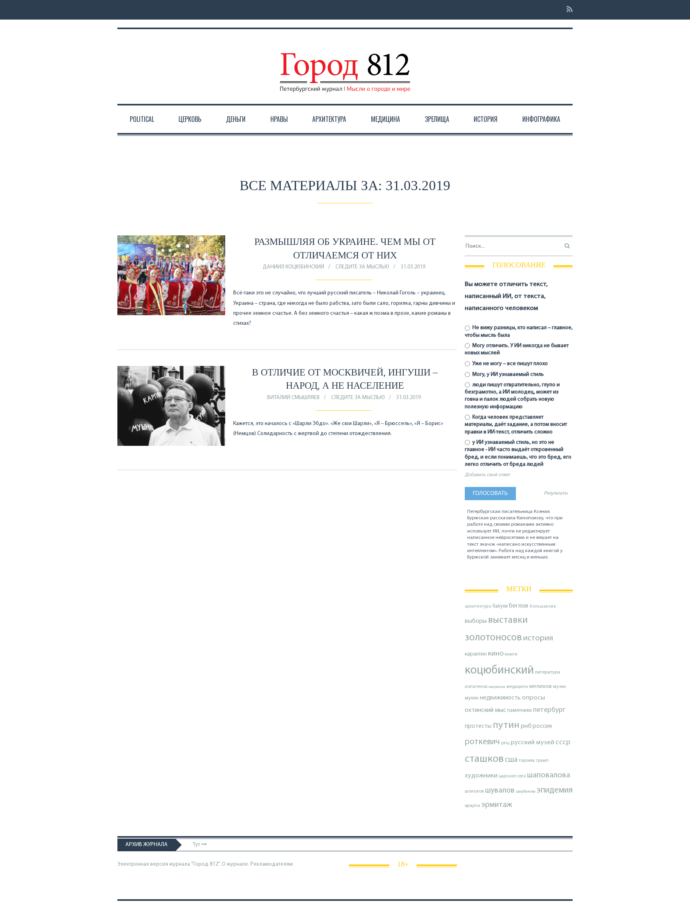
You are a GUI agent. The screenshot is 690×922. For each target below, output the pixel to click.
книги (511, 654)
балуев (500, 606)
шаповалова (548, 775)
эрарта (472, 805)
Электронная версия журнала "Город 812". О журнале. (183, 864)
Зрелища (437, 119)
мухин (472, 698)
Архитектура (329, 119)
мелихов (540, 687)
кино (496, 654)
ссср (562, 742)
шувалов (500, 791)
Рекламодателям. (272, 864)
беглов (518, 606)
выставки (508, 620)
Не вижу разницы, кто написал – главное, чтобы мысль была (519, 331)
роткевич (482, 742)
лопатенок (476, 686)
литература (547, 672)
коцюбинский (499, 670)
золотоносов (493, 638)
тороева (527, 760)
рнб (526, 726)
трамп (542, 760)
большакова (542, 606)
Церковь (189, 119)
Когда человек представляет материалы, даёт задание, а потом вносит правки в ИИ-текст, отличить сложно (516, 424)
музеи (559, 686)
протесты (478, 726)
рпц (505, 743)
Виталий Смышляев (293, 398)
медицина (517, 687)
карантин (476, 654)
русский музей (532, 742)
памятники (519, 710)
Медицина (385, 119)
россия (542, 726)
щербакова (525, 791)
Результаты (555, 493)
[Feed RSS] (567, 10)
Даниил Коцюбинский (293, 267)
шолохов (474, 791)
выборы (476, 621)
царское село (512, 776)
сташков (484, 759)
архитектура (478, 606)
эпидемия (555, 790)
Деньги (236, 119)
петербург (549, 710)
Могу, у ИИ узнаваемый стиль (507, 375)
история (538, 638)
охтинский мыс (485, 710)
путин (506, 725)
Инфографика (541, 119)
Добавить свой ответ (487, 475)
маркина (497, 687)
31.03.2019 (413, 267)
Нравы (279, 119)
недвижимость (500, 698)
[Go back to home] (345, 65)
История (486, 119)
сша (511, 760)
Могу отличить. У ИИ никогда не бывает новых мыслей (517, 349)
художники (481, 776)
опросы (533, 697)
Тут (197, 845)
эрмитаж (496, 805)
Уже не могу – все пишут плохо (509, 364)
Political (142, 119)
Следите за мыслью (362, 267)
